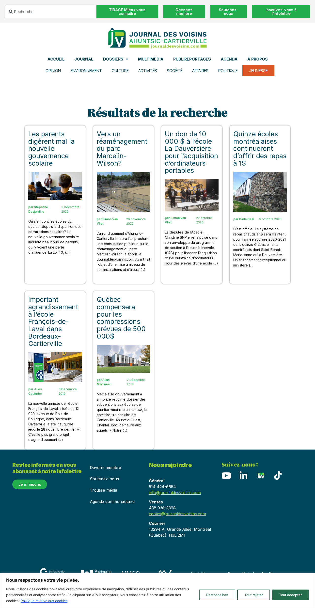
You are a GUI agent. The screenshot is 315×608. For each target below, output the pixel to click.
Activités (147, 70)
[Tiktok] (278, 475)
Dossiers (113, 59)
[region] (157, 590)
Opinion (53, 70)
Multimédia (150, 59)
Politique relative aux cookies (44, 601)
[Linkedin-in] (243, 475)
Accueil (55, 59)
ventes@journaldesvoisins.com (177, 513)
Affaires (200, 70)
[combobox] (50, 11)
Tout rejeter (253, 595)
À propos (257, 59)
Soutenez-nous (104, 478)
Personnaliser (217, 595)
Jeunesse (258, 70)
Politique (227, 70)
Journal (83, 59)
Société (174, 70)
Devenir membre (105, 467)
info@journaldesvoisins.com (175, 492)
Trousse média (103, 490)
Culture (120, 70)
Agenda (229, 59)
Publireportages (192, 59)
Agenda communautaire (112, 501)
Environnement (86, 70)
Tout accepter (290, 595)
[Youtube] (226, 475)
